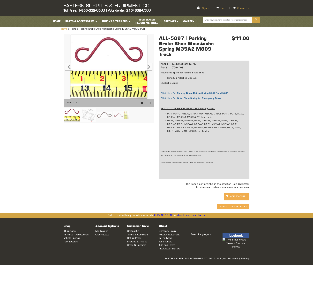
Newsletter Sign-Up (169, 248)
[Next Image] (148, 67)
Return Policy (134, 238)
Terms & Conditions (138, 234)
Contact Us (243, 8)
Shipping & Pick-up (137, 241)
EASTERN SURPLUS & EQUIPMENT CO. (107, 5)
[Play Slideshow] (142, 103)
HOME (56, 21)
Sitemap (245, 258)
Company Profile (168, 231)
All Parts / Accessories (76, 234)
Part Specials (71, 241)
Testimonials (165, 241)
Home (64, 29)
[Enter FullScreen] (149, 103)
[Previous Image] (69, 67)
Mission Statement (169, 234)
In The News (165, 238)
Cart (223, 8)
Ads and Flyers (167, 245)
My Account (101, 231)
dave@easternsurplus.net (191, 215)
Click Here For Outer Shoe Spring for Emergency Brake (191, 98)
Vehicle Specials (72, 238)
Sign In (205, 8)
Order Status (102, 234)
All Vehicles (70, 231)
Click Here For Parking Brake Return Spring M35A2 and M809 (194, 93)
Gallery (188, 21)
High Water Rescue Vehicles (146, 21)
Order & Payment (136, 245)
